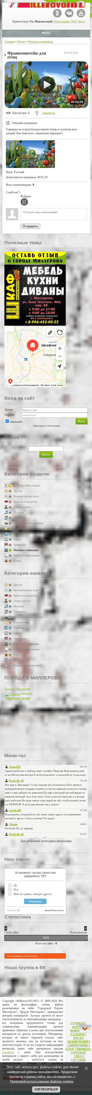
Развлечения (21, 528)
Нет (15, 889)
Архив (48, 910)
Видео (21, 41)
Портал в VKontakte (69, 13)
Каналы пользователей (27, 665)
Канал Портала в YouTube (81, 13)
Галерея (78, 1034)
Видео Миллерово (29, 485)
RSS (74, 21)
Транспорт (19, 544)
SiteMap (79, 1052)
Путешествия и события (28, 523)
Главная (9, 41)
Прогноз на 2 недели (17, 698)
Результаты (58, 910)
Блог (70, 1049)
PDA (78, 1056)
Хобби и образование (26, 555)
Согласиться (46, 1089)
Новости (77, 1030)
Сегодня (78, 1060)
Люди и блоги (21, 507)
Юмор (17, 561)
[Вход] (24, 202)
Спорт (17, 539)
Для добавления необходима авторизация (46, 841)
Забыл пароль (39, 426)
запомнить (16, 421)
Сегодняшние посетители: (22, 955)
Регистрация (61, 21)
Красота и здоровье (25, 501)
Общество (19, 518)
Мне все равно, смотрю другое (32, 894)
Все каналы (20, 660)
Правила (84, 1049)
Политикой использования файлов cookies (42, 1081)
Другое (17, 491)
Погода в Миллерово (17, 689)
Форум (77, 1027)
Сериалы (18, 534)
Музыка (18, 512)
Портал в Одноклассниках (57, 13)
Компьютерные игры (26, 496)
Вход (82, 21)
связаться (8, 1052)
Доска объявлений (77, 1039)
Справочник (77, 1045)
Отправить (30, 226)
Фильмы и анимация (40, 41)
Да (15, 885)
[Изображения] (30, 154)
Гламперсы (48, 113)
